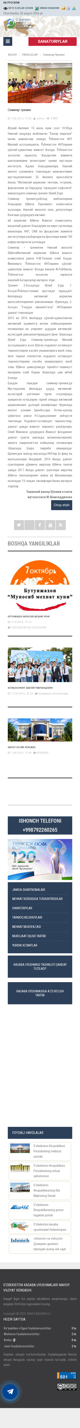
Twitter (19, 525)
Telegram (29, 525)
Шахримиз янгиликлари (53, 693)
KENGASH (42, 752)
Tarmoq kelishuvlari (27, 917)
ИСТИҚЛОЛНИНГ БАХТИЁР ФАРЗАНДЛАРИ (30, 688)
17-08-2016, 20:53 (22, 693)
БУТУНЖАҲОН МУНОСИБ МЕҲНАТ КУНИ (29, 616)
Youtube (50, 525)
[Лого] (19, 25)
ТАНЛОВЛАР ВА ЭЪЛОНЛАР (28, 627)
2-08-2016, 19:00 (21, 118)
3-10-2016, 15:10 (21, 622)
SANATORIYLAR (52, 41)
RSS (61, 525)
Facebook (40, 525)
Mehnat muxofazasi (26, 927)
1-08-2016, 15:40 (21, 752)
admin (40, 118)
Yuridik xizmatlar (24, 945)
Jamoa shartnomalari (28, 890)
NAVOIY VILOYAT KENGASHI (22, 747)
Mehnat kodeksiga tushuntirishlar (37, 899)
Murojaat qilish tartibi (29, 936)
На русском (11, 2)
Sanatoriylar (22, 908)
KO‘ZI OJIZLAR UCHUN (21, 8)
